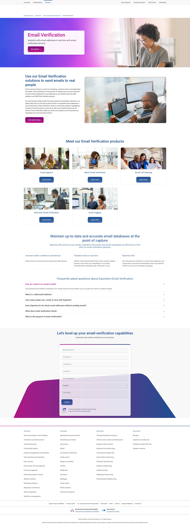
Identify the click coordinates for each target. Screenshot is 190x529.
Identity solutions (30, 477)
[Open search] (164, 9)
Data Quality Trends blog (105, 456)
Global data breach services (33, 473)
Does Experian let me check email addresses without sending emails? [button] (55, 304)
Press (111, 503)
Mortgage (63, 477)
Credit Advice (152, 2)
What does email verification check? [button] (41, 309)
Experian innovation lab (141, 438)
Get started (35, 49)
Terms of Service (82, 409)
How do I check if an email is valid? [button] (40, 283)
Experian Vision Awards (104, 443)
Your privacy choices (113, 511)
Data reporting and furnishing (34, 456)
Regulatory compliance (32, 486)
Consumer (27, 2)
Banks (62, 447)
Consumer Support (139, 2)
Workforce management (32, 495)
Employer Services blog (104, 460)
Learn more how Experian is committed (87, 511)
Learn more (46, 180)
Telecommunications (67, 490)
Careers (117, 503)
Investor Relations (127, 503)
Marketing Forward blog (104, 473)
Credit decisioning (30, 443)
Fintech (62, 464)
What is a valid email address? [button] (38, 293)
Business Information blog (105, 447)
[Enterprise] (33, 9)
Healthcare (64, 469)
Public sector (64, 482)
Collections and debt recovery (34, 438)
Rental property (65, 486)
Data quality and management (34, 464)
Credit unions (64, 456)
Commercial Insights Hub (105, 451)
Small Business (37, 2)
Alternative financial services (70, 434)
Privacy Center (70, 503)
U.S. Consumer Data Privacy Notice (88, 503)
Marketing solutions (31, 482)
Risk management (30, 490)
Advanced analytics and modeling (35, 434)
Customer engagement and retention (36, 451)
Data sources (28, 460)
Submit (66, 401)
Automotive (64, 443)
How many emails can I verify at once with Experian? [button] (48, 298)
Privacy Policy (72, 409)
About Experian (126, 2)
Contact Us (138, 503)
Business (48, 2)
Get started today (34, 120)
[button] (141, 9)
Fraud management (31, 469)
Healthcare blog (101, 469)
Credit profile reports (31, 447)
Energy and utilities (66, 460)
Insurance (63, 473)
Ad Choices (104, 503)
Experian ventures (139, 447)
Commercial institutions (68, 451)
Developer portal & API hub (142, 443)
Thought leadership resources (106, 434)
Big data (136, 434)
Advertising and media (68, 438)
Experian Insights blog (104, 464)
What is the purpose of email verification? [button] (43, 315)
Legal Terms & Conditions (56, 503)
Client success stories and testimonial (109, 438)
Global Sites (162, 2)
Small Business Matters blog (106, 477)
